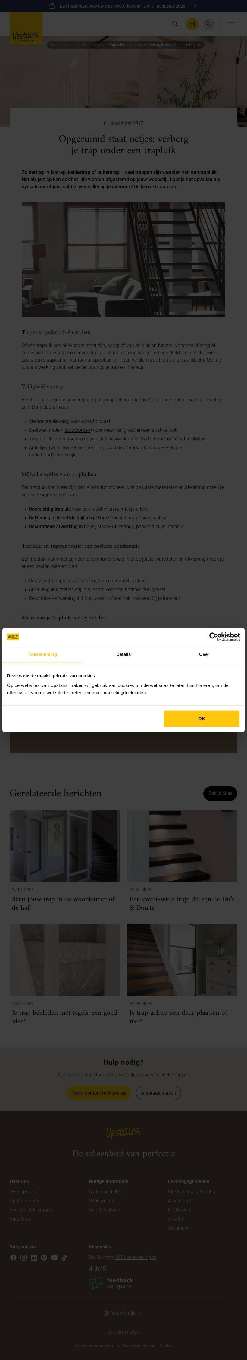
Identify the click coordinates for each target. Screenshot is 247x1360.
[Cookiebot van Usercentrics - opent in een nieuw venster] (213, 636)
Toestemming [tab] (42, 654)
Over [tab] (204, 654)
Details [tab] (123, 654)
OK (201, 718)
